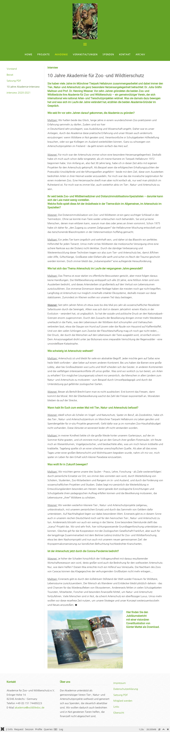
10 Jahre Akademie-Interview (23, 86)
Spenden (108, 54)
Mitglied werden (122, 700)
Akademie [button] (61, 54)
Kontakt (125, 54)
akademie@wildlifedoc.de (29, 707)
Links (116, 706)
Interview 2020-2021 (19, 92)
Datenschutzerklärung (125, 689)
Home (28, 54)
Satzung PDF (14, 80)
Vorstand (12, 69)
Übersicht (118, 712)
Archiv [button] (140, 54)
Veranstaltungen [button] (85, 54)
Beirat (10, 74)
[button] (85, 44)
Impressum (119, 683)
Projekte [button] (43, 54)
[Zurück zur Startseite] (85, 21)
